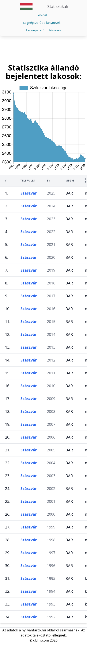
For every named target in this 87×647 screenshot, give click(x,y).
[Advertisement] (43, 49)
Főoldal (42, 15)
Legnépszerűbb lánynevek (41, 23)
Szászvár (28, 193)
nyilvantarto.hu (34, 630)
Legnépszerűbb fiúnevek (43, 30)
